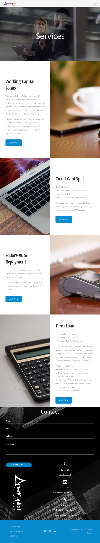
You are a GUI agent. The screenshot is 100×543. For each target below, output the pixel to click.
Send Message (18, 465)
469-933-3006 (65, 475)
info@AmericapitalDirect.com (65, 492)
